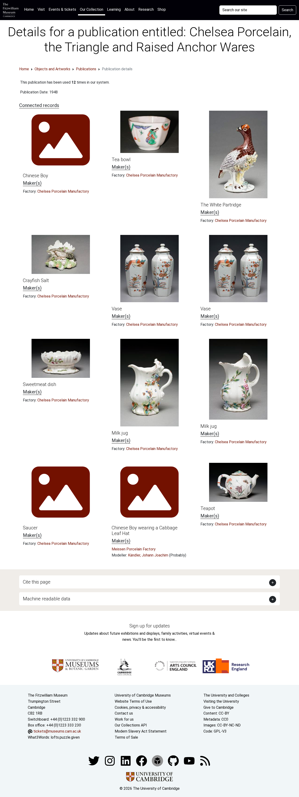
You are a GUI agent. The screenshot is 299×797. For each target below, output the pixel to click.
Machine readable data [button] (46, 599)
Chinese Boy (35, 175)
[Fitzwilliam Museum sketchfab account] (158, 760)
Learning (114, 9)
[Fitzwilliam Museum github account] (174, 760)
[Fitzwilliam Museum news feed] (205, 760)
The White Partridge (220, 205)
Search (287, 10)
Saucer (30, 528)
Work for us (124, 719)
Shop (161, 9)
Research (146, 9)
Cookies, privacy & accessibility (140, 707)
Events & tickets (62, 9)
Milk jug (120, 433)
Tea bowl (121, 159)
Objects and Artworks (52, 69)
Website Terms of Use (133, 701)
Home (30, 9)
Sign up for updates (149, 626)
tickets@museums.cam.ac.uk (57, 731)
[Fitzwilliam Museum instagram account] (110, 760)
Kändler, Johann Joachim (148, 555)
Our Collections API (131, 725)
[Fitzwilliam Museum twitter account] (94, 760)
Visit (41, 9)
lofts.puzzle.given (65, 737)
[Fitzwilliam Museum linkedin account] (142, 760)
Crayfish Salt (36, 280)
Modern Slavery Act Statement (141, 731)
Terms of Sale (126, 737)
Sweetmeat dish (39, 384)
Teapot (207, 508)
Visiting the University (221, 701)
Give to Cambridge (218, 707)
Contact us (124, 713)
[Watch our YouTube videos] (190, 760)
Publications (86, 69)
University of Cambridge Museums (143, 695)
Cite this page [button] (36, 582)
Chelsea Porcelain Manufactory (63, 191)
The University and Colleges (226, 695)
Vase (117, 309)
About (130, 9)
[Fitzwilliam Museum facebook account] (126, 760)
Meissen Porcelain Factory (134, 549)
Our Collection (91, 9)
